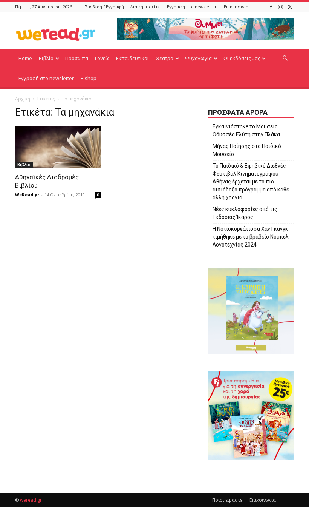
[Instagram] (280, 7)
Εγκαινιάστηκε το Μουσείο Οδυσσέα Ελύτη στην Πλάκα (246, 130)
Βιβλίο (46, 58)
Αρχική (22, 99)
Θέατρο (164, 58)
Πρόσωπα (76, 58)
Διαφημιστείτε (145, 6)
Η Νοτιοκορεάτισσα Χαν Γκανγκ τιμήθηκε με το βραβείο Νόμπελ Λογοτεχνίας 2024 (251, 237)
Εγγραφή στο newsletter (192, 6)
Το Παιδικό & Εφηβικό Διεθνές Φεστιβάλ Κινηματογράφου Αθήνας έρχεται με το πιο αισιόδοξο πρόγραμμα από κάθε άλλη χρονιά (251, 181)
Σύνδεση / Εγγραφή (104, 6)
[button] (285, 58)
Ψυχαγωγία (198, 58)
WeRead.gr (27, 194)
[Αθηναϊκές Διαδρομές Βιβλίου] (58, 147)
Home (25, 58)
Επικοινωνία (236, 6)
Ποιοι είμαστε (227, 500)
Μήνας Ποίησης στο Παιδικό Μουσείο (247, 150)
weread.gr (31, 500)
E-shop (88, 78)
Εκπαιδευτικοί (132, 58)
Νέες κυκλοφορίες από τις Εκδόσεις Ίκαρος (245, 213)
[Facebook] (271, 7)
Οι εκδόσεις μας (241, 58)
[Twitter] (290, 7)
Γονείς (102, 58)
